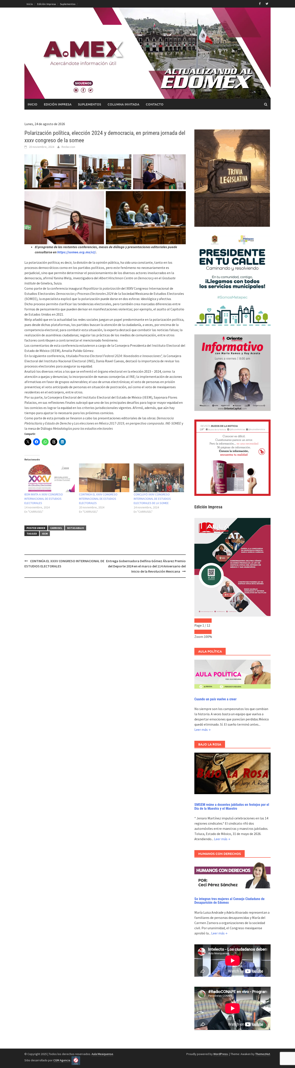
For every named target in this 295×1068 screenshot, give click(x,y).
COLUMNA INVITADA (123, 104)
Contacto (154, 104)
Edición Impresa (46, 4)
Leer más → (202, 729)
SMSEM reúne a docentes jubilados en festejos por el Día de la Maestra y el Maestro (231, 807)
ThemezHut (262, 1054)
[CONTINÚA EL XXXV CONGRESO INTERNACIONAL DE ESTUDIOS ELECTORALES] (104, 477)
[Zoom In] (207, 632)
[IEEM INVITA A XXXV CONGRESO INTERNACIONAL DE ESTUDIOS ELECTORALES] (49, 477)
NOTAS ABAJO (75, 528)
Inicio (30, 4)
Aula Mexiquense (102, 1054)
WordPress (220, 1054)
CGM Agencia (61, 1060)
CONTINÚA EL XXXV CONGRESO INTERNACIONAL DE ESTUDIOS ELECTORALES (98, 498)
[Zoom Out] (198, 632)
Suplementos (67, 4)
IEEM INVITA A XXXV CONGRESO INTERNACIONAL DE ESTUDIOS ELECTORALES (43, 498)
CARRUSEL (56, 528)
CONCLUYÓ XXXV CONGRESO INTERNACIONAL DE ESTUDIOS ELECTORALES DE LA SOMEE (152, 498)
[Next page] (207, 620)
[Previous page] (198, 620)
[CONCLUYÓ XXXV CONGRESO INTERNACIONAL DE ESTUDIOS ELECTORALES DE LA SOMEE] (159, 477)
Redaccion (68, 147)
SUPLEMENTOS (89, 104)
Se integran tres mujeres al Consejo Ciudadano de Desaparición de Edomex (229, 901)
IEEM (45, 533)
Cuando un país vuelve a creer (215, 699)
